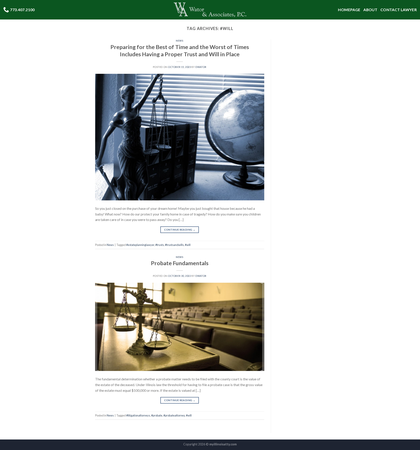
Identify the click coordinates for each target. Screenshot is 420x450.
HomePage (349, 9)
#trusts (159, 245)
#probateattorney (174, 415)
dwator (200, 66)
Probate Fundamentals (179, 263)
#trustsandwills (174, 245)
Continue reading (180, 229)
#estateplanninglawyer (140, 245)
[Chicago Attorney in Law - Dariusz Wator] (210, 9)
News (179, 40)
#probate (156, 415)
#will (188, 245)
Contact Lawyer (398, 9)
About (370, 9)
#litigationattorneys (138, 415)
